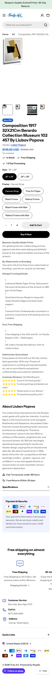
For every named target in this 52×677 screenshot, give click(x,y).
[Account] (42, 15)
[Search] (45, 25)
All (13, 34)
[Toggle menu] (4, 15)
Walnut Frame (32, 199)
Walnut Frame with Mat (17, 215)
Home (5, 34)
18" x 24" (9, 176)
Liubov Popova (18, 145)
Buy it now (26, 234)
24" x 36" (25, 176)
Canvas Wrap (12, 191)
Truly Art (14, 664)
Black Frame (11, 199)
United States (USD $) (17, 643)
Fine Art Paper (33, 191)
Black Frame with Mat (16, 207)
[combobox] (26, 25)
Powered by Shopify (30, 664)
